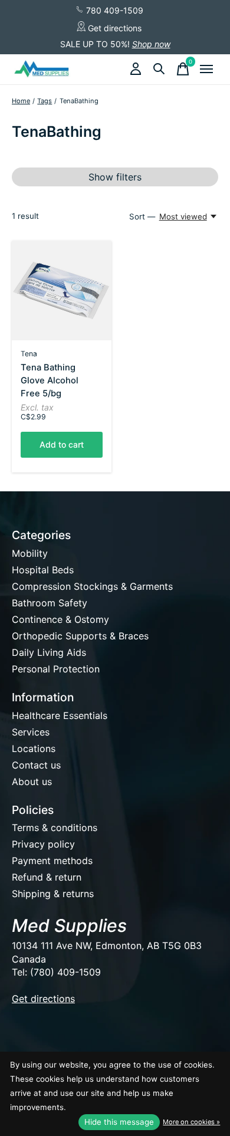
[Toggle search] (159, 69)
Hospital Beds (43, 570)
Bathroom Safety (49, 603)
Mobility (30, 553)
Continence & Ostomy (60, 619)
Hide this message (119, 1122)
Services (31, 732)
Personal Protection (56, 669)
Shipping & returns (53, 893)
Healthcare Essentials (59, 715)
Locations (33, 748)
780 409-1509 (113, 10)
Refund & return (46, 877)
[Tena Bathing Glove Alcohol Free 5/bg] (61, 290)
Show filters (115, 177)
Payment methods (52, 860)
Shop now (151, 44)
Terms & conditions (54, 827)
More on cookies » (191, 1122)
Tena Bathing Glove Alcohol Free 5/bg (49, 380)
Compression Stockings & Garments (92, 586)
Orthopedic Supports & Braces (80, 636)
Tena (29, 353)
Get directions (114, 28)
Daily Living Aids (49, 652)
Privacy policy (43, 844)
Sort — (142, 216)
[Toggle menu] (206, 69)
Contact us (36, 765)
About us (32, 781)
